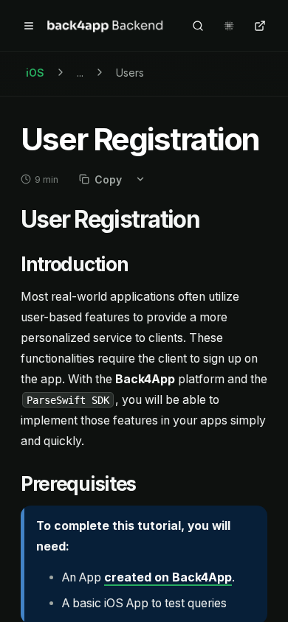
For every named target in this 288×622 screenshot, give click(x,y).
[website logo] (106, 25)
